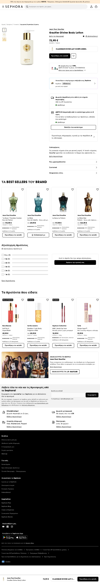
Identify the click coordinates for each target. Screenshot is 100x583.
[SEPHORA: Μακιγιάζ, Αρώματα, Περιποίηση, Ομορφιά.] (14, 6)
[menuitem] (91, 6)
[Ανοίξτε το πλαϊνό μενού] (3, 6)
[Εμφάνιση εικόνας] (4, 30)
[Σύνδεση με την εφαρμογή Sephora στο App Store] (21, 537)
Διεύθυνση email (56, 391)
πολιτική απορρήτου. (28, 405)
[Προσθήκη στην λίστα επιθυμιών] (22, 189)
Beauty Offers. (30, 543)
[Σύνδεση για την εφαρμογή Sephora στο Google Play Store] (8, 537)
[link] (75, 262)
